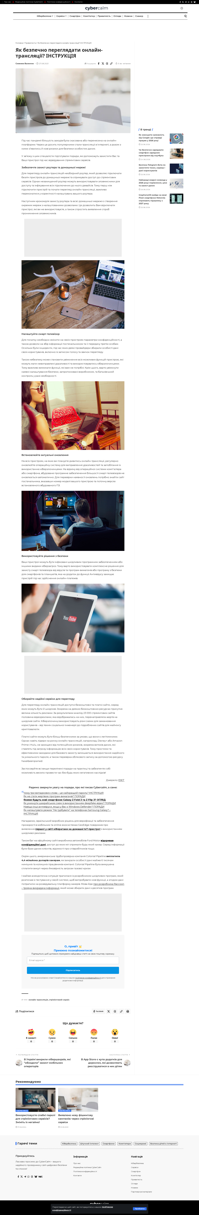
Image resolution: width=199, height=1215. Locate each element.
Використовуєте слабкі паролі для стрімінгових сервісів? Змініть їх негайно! (35, 1119)
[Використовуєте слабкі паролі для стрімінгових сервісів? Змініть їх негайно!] (36, 1100)
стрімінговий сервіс (59, 1000)
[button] (140, 1208)
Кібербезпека (22, 1111)
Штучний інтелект (89, 1143)
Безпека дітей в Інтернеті (163, 1143)
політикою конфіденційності (88, 978)
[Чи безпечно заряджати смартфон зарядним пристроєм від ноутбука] (176, 154)
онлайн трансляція (38, 1000)
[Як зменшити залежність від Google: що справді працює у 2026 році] (176, 138)
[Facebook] (180, 2)
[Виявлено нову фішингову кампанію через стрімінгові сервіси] (78, 1100)
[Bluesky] (194, 2)
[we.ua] (40, 1177)
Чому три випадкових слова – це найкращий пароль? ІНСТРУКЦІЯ (64, 792)
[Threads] (191, 2)
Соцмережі (140, 1143)
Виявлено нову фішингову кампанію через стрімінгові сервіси (76, 1119)
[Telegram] (185, 2)
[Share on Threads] (107, 63)
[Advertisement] (99, 28)
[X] (182, 2)
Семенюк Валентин (25, 64)
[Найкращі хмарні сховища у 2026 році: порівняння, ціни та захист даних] (176, 184)
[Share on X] (103, 63)
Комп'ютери (125, 1143)
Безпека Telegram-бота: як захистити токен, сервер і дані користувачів (152, 168)
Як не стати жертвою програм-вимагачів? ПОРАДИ (54, 796)
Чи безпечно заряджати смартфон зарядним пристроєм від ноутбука (151, 153)
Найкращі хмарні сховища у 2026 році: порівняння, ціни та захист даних (153, 183)
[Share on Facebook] (99, 63)
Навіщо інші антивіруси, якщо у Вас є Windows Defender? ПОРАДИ (64, 806)
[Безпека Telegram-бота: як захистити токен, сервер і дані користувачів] (176, 169)
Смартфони (109, 1143)
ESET (121, 780)
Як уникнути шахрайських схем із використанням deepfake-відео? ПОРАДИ (70, 803)
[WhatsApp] (188, 2)
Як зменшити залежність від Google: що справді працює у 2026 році (151, 138)
